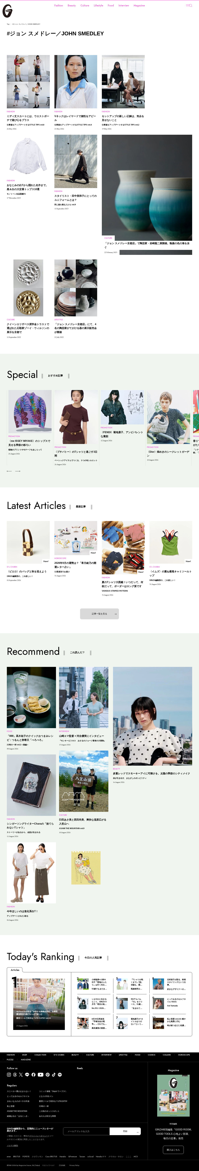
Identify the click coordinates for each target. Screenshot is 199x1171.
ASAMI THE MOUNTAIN (17, 1111)
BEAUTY (75, 1054)
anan (9, 1156)
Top (8, 24)
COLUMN (167, 1054)
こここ (128, 1156)
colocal (90, 1156)
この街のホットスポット (49, 1111)
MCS (136, 1156)
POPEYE (26, 1156)
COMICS (151, 1054)
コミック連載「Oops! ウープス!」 (53, 1091)
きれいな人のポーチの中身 (18, 1101)
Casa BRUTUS (51, 1156)
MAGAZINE (26, 1059)
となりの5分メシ (46, 1096)
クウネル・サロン (116, 1156)
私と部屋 (10, 1106)
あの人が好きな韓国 (47, 1116)
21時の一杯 (44, 1106)
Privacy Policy (74, 1165)
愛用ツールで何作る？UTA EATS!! (53, 1101)
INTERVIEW (106, 1054)
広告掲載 (62, 1165)
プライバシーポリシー (38, 1136)
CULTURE (90, 1054)
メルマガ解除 (12, 1146)
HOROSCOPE (184, 1054)
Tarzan (82, 1156)
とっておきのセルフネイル (18, 1096)
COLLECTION (40, 1054)
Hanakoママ (101, 1156)
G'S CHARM (59, 1054)
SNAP (24, 1054)
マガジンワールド (48, 1165)
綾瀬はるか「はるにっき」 (18, 1116)
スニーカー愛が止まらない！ (19, 1091)
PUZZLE (10, 1059)
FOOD (137, 1054)
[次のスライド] (14, 471)
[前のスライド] (9, 471)
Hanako (63, 1156)
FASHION (11, 1054)
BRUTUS (16, 1156)
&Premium (72, 1156)
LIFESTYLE (123, 1054)
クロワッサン (37, 1156)
